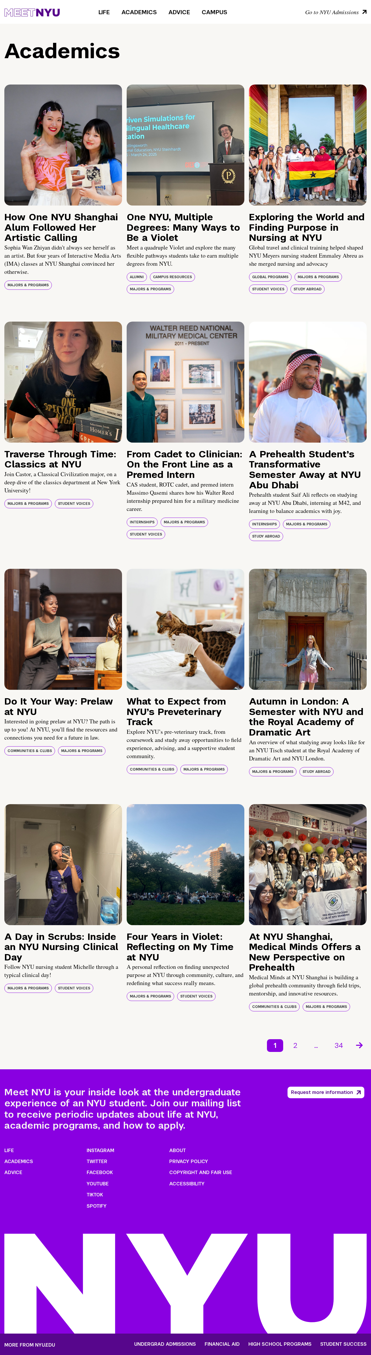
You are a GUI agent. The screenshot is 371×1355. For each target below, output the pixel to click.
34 (339, 1045)
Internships (142, 522)
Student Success (343, 1344)
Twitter (97, 1161)
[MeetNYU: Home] (32, 11)
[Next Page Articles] (360, 1044)
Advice (179, 12)
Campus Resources (172, 277)
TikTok (95, 1195)
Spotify (97, 1206)
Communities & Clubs (30, 751)
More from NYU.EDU (29, 1345)
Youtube (98, 1184)
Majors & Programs (28, 285)
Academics (139, 12)
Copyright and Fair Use (200, 1172)
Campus (214, 12)
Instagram (100, 1150)
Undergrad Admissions (165, 1344)
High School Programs (280, 1344)
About (177, 1150)
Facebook (100, 1172)
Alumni (137, 277)
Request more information (322, 1092)
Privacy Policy (188, 1161)
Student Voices (268, 289)
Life (104, 12)
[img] (63, 145)
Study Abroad (307, 289)
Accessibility (187, 1184)
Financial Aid (222, 1344)
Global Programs (270, 277)
